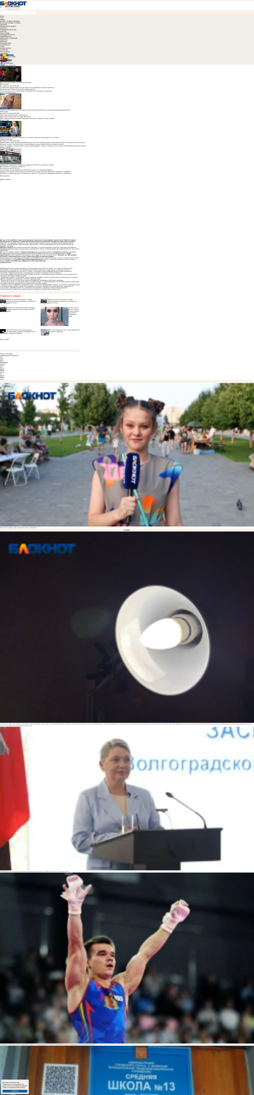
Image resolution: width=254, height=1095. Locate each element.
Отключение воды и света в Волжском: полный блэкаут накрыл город (19, 724)
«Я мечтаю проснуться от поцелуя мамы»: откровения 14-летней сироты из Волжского (26, 91)
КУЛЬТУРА (3, 31)
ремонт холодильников (21, 249)
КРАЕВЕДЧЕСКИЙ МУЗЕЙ (8, 30)
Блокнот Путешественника (8, 92)
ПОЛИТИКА (3, 41)
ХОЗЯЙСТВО (4, 50)
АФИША (2, 19)
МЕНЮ (2, 16)
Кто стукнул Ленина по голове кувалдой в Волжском (51, 724)
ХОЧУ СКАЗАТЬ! (5, 51)
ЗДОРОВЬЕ (3, 24)
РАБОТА (11, 55)
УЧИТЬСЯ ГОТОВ (10, 57)
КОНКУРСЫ (3, 28)
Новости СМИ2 (4, 339)
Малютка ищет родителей (8, 65)
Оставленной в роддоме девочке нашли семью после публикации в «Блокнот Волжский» (27, 87)
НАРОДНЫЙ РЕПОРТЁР (7, 35)
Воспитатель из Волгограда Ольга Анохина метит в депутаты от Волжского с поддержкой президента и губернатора (35, 173)
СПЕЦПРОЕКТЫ (5, 45)
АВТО (1, 18)
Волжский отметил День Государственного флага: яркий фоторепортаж (181, 724)
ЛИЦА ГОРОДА (4, 33)
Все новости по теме (6, 86)
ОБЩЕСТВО (4, 40)
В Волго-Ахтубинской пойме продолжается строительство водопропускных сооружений (88, 724)
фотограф (60, 249)
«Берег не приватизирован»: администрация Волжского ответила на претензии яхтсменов (72, 1044)
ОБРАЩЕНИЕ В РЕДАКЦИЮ (9, 38)
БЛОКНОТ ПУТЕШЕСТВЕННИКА (10, 21)
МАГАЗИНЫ (9, 63)
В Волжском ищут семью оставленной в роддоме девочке (17, 89)
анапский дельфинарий (67, 247)
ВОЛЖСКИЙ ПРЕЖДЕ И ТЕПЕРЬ (10, 23)
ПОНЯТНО (15, 1091)
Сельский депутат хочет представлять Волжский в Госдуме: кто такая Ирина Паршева (26, 170)
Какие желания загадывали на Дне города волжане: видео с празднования (18, 527)
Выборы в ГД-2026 (5, 147)
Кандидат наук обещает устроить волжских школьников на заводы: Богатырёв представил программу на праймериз (35, 171)
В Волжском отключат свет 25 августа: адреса (57, 871)
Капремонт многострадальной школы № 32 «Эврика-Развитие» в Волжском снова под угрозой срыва (136, 724)
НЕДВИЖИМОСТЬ (5, 36)
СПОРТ (2, 46)
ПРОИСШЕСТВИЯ (5, 43)
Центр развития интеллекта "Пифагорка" (25, 247)
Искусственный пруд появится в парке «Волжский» (15, 116)
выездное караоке (50, 249)
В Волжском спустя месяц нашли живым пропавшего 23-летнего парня (222, 724)
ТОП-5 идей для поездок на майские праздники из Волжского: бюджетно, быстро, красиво (27, 118)
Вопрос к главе (4, 120)
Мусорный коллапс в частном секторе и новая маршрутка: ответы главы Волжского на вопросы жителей (31, 144)
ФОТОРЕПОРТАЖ (5, 48)
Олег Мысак (67, 249)
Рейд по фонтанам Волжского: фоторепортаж (14, 115)
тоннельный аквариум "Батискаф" (49, 247)
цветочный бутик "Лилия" (36, 249)
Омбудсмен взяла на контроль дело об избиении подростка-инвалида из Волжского (23, 871)
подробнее (15, 355)
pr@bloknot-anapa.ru (60, 253)
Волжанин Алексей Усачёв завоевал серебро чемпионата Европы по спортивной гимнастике (25, 1044)
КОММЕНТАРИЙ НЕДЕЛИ (8, 26)
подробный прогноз (6, 355)
